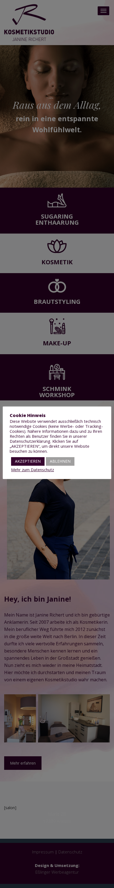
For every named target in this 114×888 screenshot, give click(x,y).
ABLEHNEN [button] (60, 461)
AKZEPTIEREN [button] (28, 461)
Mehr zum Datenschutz (32, 469)
